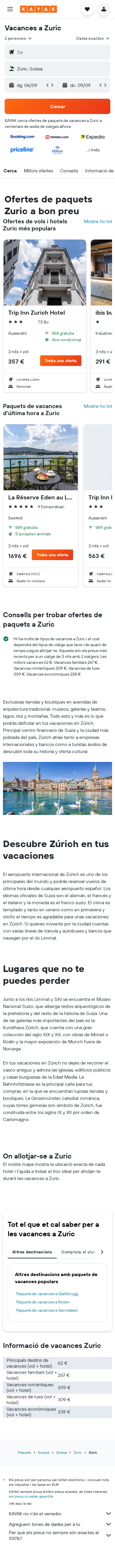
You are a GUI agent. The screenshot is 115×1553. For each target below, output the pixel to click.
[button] (10, 9)
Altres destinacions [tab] (32, 1252)
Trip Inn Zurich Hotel (36, 312)
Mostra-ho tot (98, 221)
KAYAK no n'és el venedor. (35, 1513)
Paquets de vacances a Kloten (43, 1302)
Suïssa (61, 1452)
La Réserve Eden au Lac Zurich (40, 497)
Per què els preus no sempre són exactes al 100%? (54, 1535)
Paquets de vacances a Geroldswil (47, 1310)
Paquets (24, 1452)
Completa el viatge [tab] (80, 1252)
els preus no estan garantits (31, 1496)
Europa (43, 1452)
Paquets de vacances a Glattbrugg (47, 1293)
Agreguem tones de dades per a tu (44, 1524)
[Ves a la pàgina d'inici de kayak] (38, 9)
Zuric (78, 1452)
